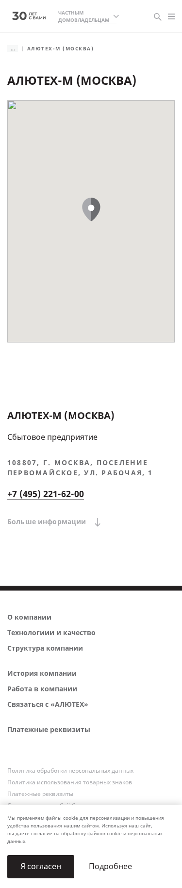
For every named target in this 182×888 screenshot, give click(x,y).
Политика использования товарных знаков (69, 782)
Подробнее (110, 866)
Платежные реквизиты (48, 730)
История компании (42, 674)
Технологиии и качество (51, 633)
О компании (29, 617)
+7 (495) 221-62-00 (45, 494)
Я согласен (40, 866)
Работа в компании (42, 689)
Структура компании (45, 648)
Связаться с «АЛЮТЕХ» (47, 705)
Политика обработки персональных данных (70, 770)
